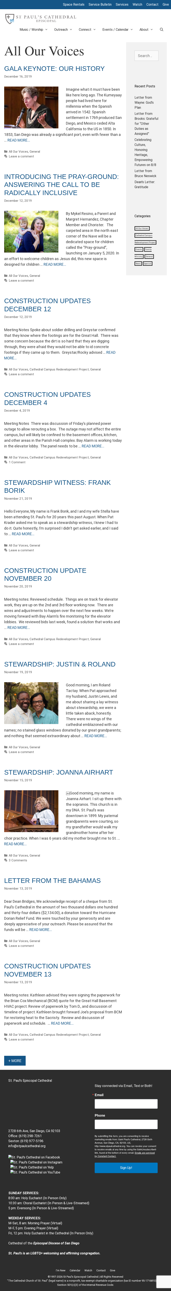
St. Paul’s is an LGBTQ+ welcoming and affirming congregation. (54, 1253)
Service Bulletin (100, 4)
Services (122, 4)
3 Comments (18, 860)
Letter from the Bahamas (52, 880)
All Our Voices (18, 151)
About (144, 30)
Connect (85, 30)
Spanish (147, 263)
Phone (100, 1115)
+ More (14, 1061)
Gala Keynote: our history (54, 68)
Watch (137, 4)
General (35, 151)
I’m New (60, 1270)
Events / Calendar (115, 30)
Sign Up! (126, 1168)
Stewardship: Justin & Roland (60, 664)
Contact (152, 4)
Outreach (61, 30)
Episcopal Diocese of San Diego (56, 1243)
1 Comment (17, 462)
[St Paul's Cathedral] (40, 19)
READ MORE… (19, 140)
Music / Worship (31, 30)
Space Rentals (73, 4)
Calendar (75, 1270)
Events (139, 249)
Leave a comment (21, 156)
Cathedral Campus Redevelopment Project (59, 369)
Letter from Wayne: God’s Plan (144, 103)
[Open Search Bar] (161, 30)
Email (99, 1095)
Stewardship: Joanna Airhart (58, 772)
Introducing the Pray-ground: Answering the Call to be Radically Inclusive (61, 185)
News (138, 263)
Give (166, 4)
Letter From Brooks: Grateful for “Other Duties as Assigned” (146, 124)
